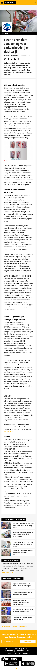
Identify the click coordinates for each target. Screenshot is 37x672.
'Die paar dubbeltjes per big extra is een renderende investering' (23, 525)
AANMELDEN (27, 641)
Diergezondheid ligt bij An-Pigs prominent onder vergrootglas (23, 543)
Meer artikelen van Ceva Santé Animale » (15, 627)
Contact (17, 649)
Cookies (17, 653)
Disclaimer (26, 653)
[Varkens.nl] (18, 659)
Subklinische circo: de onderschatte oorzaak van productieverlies (21, 602)
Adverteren (20, 651)
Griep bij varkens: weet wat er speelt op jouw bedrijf (22, 593)
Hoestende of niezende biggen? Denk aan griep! (23, 618)
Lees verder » (7, 572)
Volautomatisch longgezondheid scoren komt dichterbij (23, 551)
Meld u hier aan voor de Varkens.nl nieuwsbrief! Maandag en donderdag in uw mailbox (18, 635)
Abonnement (9, 651)
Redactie (26, 649)
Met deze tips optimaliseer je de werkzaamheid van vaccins (23, 610)
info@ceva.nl (8, 431)
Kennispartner (15, 55)
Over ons (8, 649)
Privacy (9, 653)
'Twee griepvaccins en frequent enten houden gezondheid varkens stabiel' (23, 534)
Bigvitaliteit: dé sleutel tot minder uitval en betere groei (22, 585)
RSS (28, 651)
